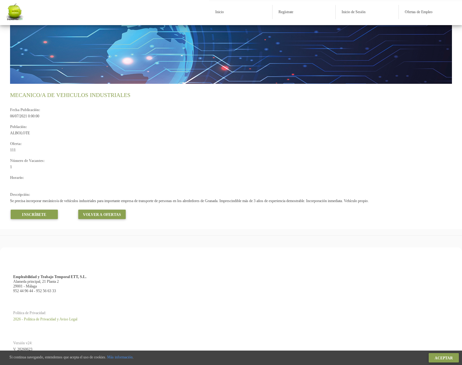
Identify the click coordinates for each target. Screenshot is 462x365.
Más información (120, 357)
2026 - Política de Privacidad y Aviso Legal (45, 319)
